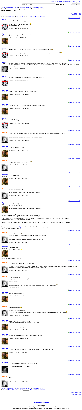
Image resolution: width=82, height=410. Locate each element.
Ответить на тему (76, 14)
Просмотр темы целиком (37, 16)
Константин (5, 362)
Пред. (9, 16)
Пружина (5, 34)
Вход (52, 1)
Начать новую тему (76, 13)
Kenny (4, 62)
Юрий (4, 20)
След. (21, 16)
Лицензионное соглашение (41, 402)
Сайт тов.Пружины (37, 7)
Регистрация (58, 1)
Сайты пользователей (25, 7)
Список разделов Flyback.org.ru (71, 1)
